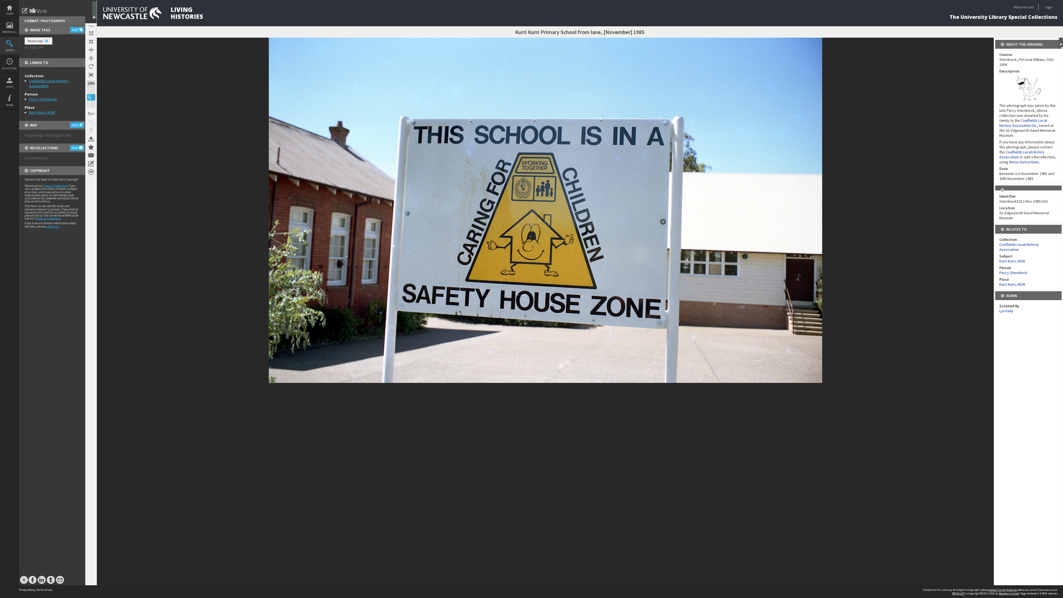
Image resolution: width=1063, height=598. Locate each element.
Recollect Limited (1009, 593)
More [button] (9, 105)
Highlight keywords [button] (91, 130)
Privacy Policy (27, 590)
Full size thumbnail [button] (91, 33)
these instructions (1024, 161)
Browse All (9, 32)
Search (9, 50)
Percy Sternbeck (43, 99)
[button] (91, 97)
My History (9, 68)
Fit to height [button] (91, 58)
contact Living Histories (1003, 590)
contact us (52, 226)
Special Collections (56, 186)
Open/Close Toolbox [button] (94, 10)
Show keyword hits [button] (91, 122)
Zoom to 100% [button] (91, 75)
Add (75, 30)
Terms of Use (44, 590)
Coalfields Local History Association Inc (1023, 123)
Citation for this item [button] (91, 172)
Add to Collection (91, 147)
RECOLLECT (958, 593)
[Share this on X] (24, 577)
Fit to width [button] (91, 50)
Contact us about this (91, 155)
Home (9, 14)
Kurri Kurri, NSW (42, 112)
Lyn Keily (1006, 310)
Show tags (35, 41)
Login (9, 87)
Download (91, 139)
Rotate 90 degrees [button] (91, 66)
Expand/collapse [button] (1061, 42)
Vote (38, 10)
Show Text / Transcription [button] (91, 114)
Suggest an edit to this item (25, 10)
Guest (1030, 7)
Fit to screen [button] (91, 41)
